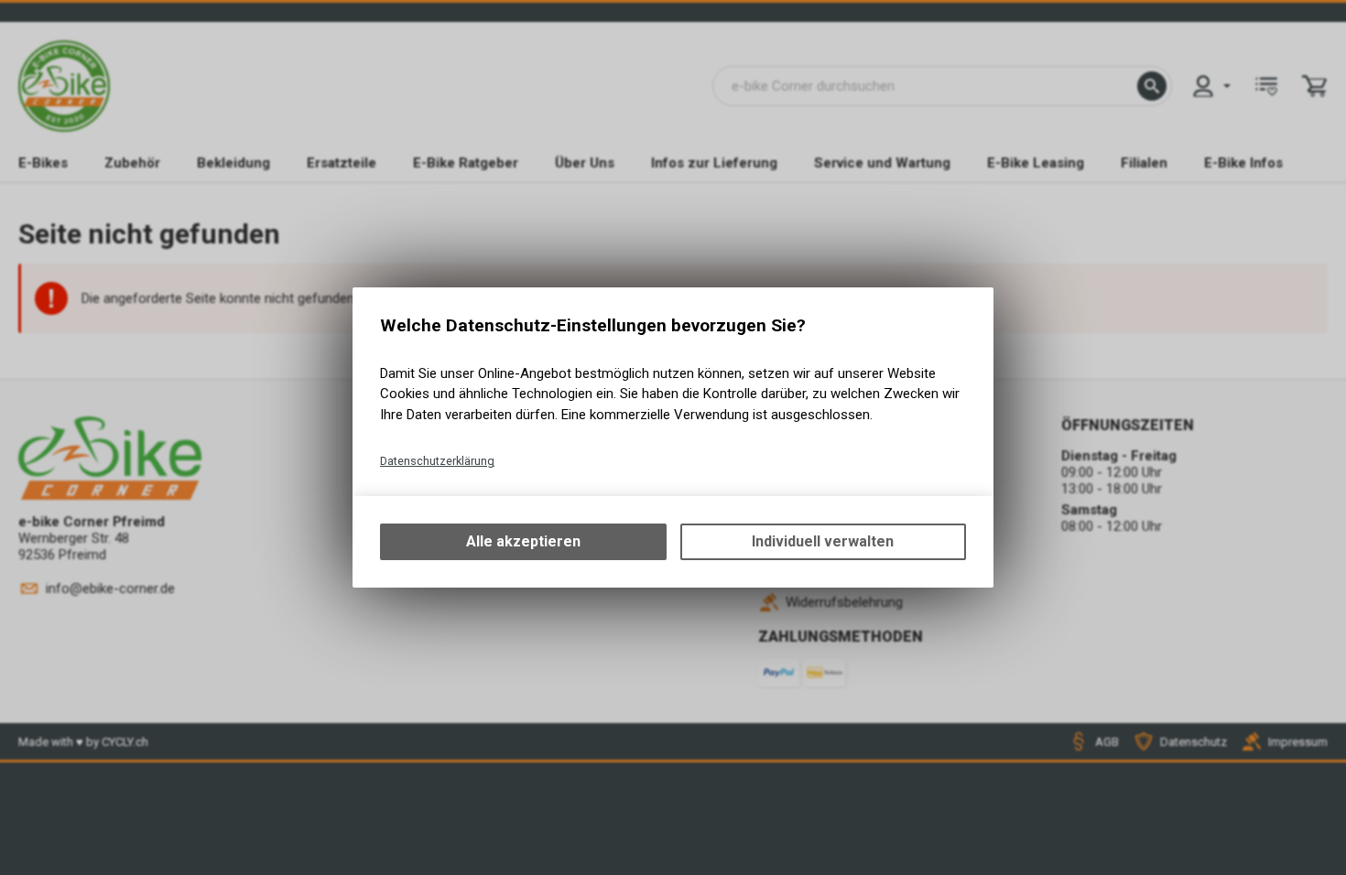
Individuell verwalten (823, 541)
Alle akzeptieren (523, 541)
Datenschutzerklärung (437, 461)
